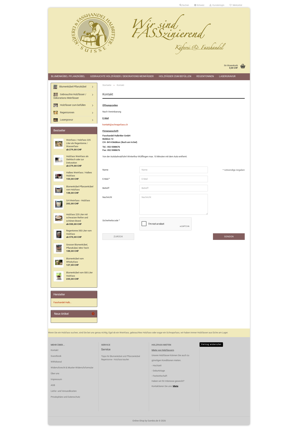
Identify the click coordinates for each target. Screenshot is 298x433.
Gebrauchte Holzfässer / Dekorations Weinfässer (122, 76)
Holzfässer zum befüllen (175, 76)
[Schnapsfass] (149, 33)
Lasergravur (227, 76)
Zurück (118, 236)
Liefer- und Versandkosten (64, 391)
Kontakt (54, 350)
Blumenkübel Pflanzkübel (68, 76)
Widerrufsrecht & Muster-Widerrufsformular (72, 367)
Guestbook (56, 356)
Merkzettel (237, 5)
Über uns (55, 373)
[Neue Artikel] (93, 314)
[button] (199, 5)
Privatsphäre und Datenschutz (65, 397)
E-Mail (105, 179)
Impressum (56, 379)
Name (105, 169)
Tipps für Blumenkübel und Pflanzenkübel (120, 356)
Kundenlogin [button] (217, 5)
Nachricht (107, 197)
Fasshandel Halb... (62, 302)
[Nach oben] (288, 428)
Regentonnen (205, 76)
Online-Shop (138, 420)
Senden (229, 236)
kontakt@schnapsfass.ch (115, 124)
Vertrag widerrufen (211, 344)
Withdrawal (56, 361)
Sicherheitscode (110, 220)
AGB (53, 385)
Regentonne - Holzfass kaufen (115, 359)
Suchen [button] (185, 5)
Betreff (105, 188)
